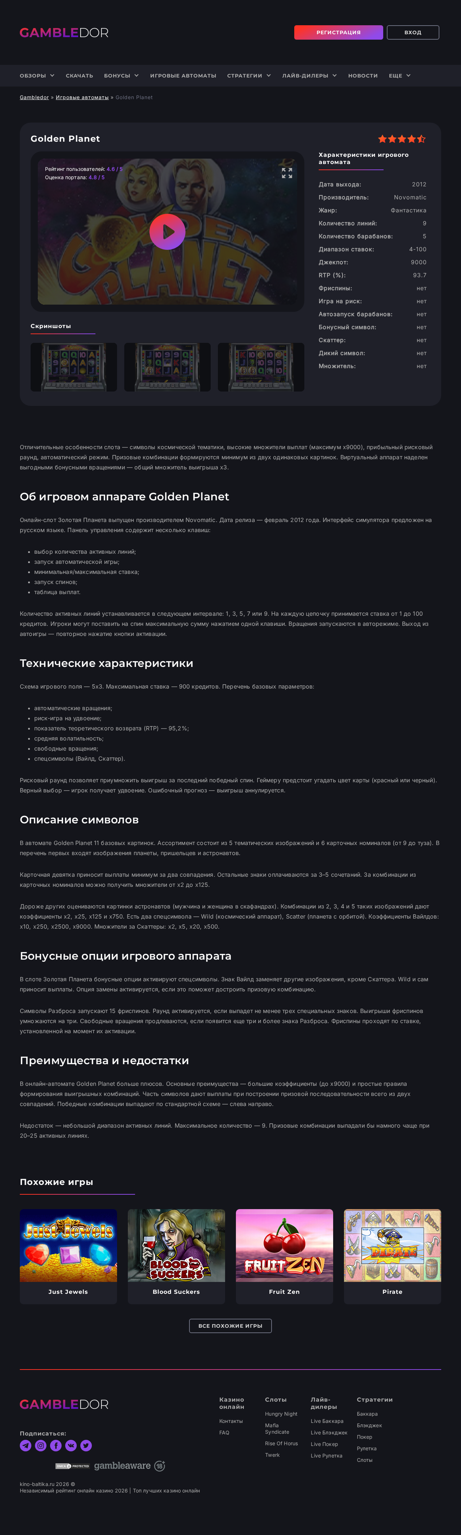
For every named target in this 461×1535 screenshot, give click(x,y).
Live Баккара (327, 1421)
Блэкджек (369, 1425)
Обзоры (33, 75)
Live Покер (324, 1444)
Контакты (231, 1421)
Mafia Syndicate (277, 1428)
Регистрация (339, 32)
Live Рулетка (327, 1455)
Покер (365, 1437)
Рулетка (367, 1448)
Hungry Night (281, 1414)
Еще (395, 75)
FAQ (224, 1432)
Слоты (365, 1460)
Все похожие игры (230, 1326)
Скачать (79, 75)
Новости (363, 75)
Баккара (367, 1414)
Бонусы (117, 75)
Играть (68, 1245)
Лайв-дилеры (305, 75)
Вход (413, 32)
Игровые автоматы (183, 75)
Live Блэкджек (329, 1432)
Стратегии (245, 75)
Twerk (272, 1455)
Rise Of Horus (281, 1443)
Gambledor (34, 97)
